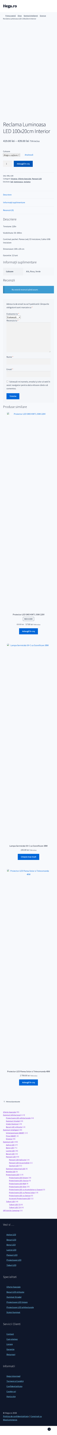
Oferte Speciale (24, 179)
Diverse (43, 15)
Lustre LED (11, 1250)
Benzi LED (11, 1244)
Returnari (10, 1354)
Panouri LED (37, 179)
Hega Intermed (13, 1376)
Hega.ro (10, 6)
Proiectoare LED (13, 1260)
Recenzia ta (12, 320)
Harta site (11, 1396)
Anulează (29, 154)
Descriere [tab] (7, 194)
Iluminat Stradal (13, 1297)
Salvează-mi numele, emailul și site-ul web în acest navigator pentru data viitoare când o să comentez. (28, 385)
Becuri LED (11, 1239)
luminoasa (18, 182)
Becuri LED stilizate (15, 1292)
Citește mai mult (28, 856)
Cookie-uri (11, 1391)
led (11, 182)
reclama (27, 182)
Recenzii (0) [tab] (8, 210)
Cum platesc (12, 1339)
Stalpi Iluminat (13, 1312)
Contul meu (9, 1430)
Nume (9, 357)
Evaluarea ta (12, 313)
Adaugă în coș (23, 163)
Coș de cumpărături (44, 1428)
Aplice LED (11, 1234)
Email (9, 369)
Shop (20, 15)
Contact (10, 1334)
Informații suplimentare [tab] (14, 202)
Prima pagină (10, 15)
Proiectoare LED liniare (17, 1302)
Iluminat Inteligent (31, 15)
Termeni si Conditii (15, 1381)
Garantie (10, 1349)
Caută (28, 1430)
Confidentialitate (14, 1386)
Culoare (6, 151)
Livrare (9, 1344)
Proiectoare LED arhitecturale (20, 1307)
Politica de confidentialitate (16, 1416)
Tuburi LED (11, 1265)
